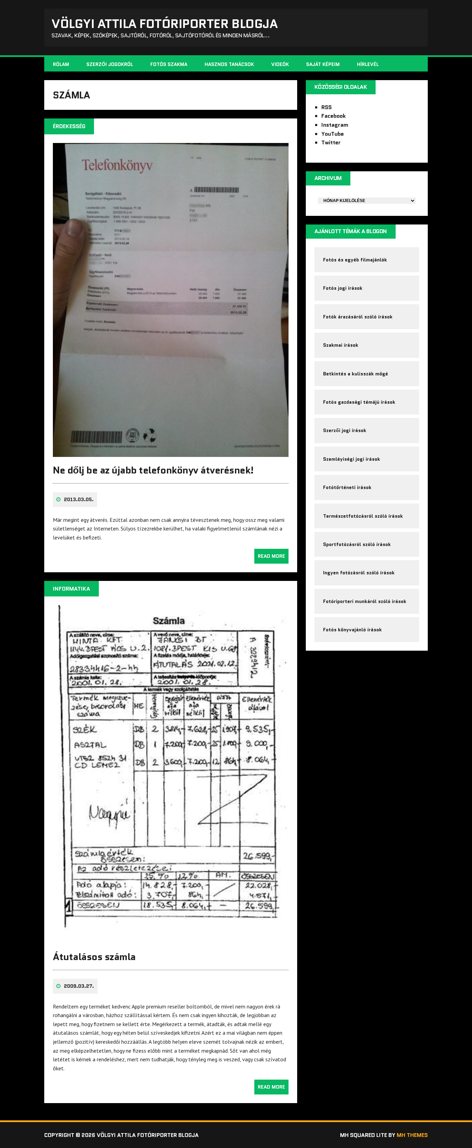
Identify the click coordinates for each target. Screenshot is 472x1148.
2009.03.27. (79, 986)
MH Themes (412, 1135)
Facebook (333, 116)
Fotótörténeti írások (347, 487)
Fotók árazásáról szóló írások (358, 316)
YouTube (332, 134)
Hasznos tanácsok (229, 64)
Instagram (334, 125)
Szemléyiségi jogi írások (351, 459)
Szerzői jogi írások (344, 430)
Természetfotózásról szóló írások (363, 516)
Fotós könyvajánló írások (352, 629)
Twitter (331, 142)
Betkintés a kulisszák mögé (355, 373)
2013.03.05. (79, 499)
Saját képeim (323, 64)
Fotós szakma (168, 64)
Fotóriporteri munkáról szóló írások (364, 601)
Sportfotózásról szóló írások (357, 544)
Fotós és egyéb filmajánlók (355, 259)
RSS (326, 107)
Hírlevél (368, 64)
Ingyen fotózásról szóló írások (359, 572)
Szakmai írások (340, 345)
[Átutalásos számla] (171, 938)
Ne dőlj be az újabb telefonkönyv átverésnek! (153, 470)
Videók (280, 64)
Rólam (61, 64)
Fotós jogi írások (342, 288)
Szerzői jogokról (109, 64)
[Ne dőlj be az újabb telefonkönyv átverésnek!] (171, 452)
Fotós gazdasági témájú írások (359, 402)
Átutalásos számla (94, 957)
